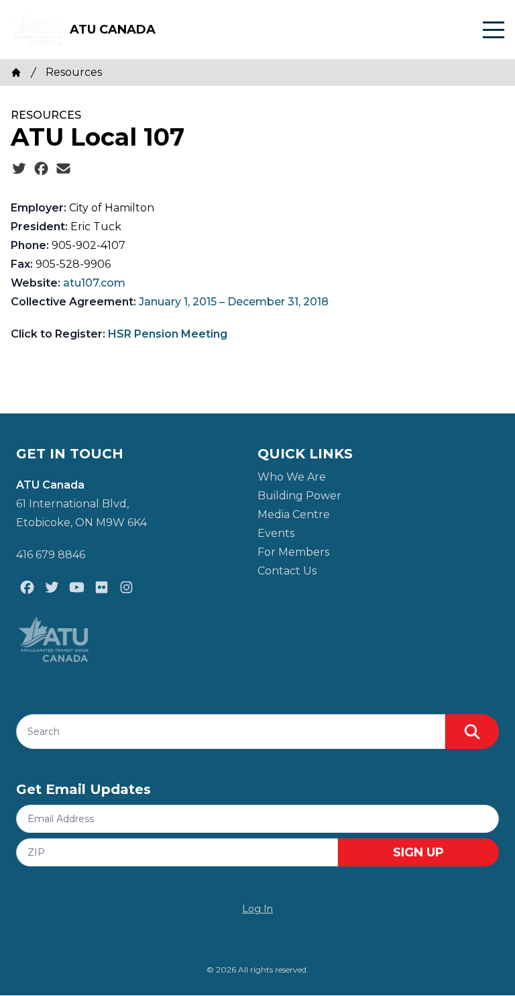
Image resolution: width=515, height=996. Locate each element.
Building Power (299, 495)
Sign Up (418, 852)
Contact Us (287, 570)
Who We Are (292, 476)
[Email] (63, 169)
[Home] (16, 72)
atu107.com (94, 283)
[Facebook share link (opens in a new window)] (41, 169)
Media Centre (294, 514)
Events (276, 533)
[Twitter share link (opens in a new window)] (19, 169)
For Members (293, 552)
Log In (257, 909)
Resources (74, 72)
